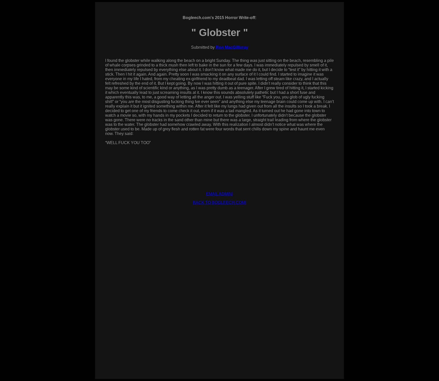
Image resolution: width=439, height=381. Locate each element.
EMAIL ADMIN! (219, 194)
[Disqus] (219, 300)
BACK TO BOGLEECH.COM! (219, 202)
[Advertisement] (219, 220)
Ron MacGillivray (232, 47)
